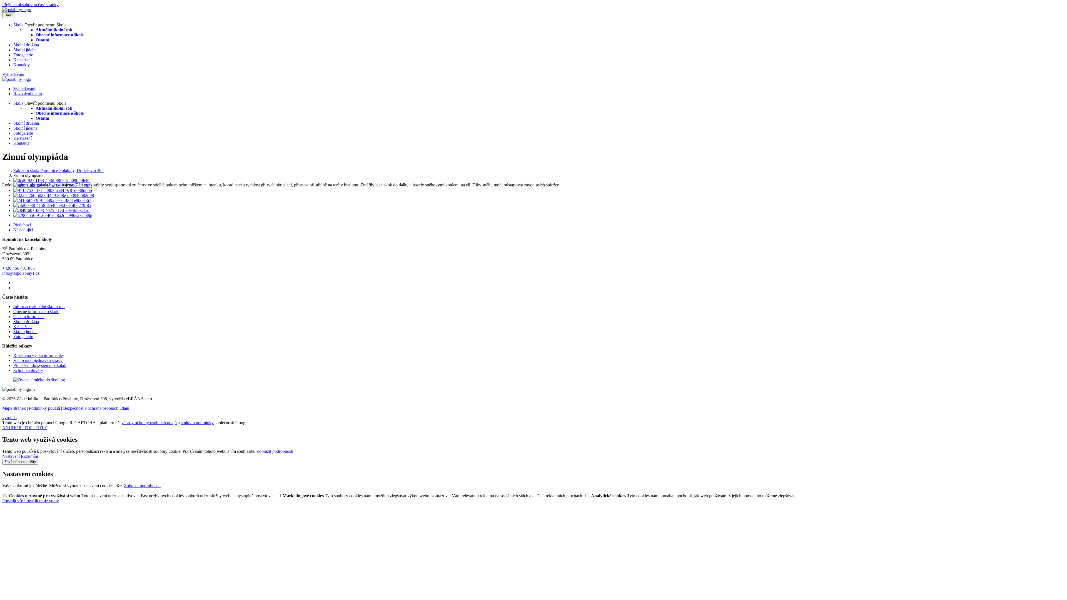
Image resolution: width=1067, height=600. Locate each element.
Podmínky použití (44, 408)
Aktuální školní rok (54, 30)
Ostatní (42, 40)
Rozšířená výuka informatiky (38, 355)
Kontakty (21, 64)
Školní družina (26, 44)
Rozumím (29, 456)
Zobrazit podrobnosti (274, 451)
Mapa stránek (14, 408)
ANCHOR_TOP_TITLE (24, 427)
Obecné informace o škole (60, 34)
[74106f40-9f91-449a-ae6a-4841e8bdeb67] (52, 200)
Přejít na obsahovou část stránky (30, 4)
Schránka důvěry (28, 370)
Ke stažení (22, 60)
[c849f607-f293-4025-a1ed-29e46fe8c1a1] (51, 210)
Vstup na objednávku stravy (38, 360)
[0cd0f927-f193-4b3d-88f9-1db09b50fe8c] (51, 180)
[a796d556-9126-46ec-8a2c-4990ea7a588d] (52, 215)
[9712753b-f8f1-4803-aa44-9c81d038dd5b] (52, 190)
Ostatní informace (28, 316)
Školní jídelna (25, 50)
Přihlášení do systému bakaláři (39, 365)
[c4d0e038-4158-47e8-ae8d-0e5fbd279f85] (52, 205)
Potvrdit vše (13, 500)
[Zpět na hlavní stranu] (16, 9)
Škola (18, 24)
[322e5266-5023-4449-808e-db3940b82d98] (53, 195)
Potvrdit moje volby (41, 500)
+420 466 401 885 (18, 268)
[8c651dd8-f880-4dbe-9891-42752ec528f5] (52, 185)
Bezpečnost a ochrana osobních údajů (96, 408)
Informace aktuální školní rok (39, 306)
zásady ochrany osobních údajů (149, 422)
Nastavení (11, 456)
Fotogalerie (23, 54)
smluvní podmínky (197, 422)
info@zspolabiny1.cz (20, 273)
